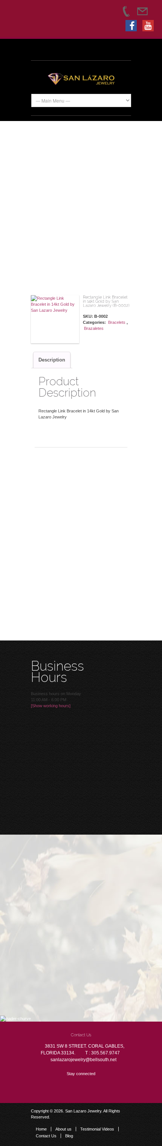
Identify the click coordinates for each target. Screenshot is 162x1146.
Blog (69, 1136)
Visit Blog (77, 772)
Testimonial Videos (97, 1129)
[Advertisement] (81, 208)
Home (41, 1129)
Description (51, 360)
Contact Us (46, 1136)
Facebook (57, 1087)
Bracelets (116, 322)
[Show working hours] (50, 705)
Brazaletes (94, 328)
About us (63, 1129)
